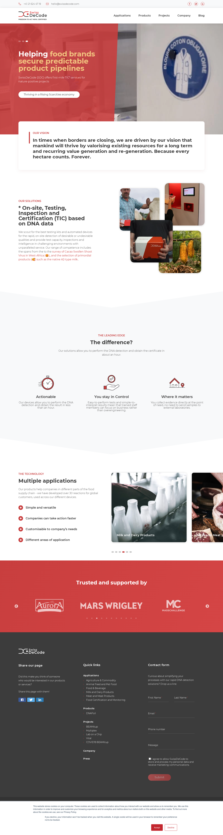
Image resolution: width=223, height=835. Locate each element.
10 (131, 618)
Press (86, 758)
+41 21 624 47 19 (32, 4)
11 (136, 618)
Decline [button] (170, 827)
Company (184, 15)
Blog (201, 15)
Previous (16, 606)
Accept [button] (157, 827)
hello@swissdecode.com (65, 4)
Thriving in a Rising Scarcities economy (49, 94)
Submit (159, 777)
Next (207, 606)
